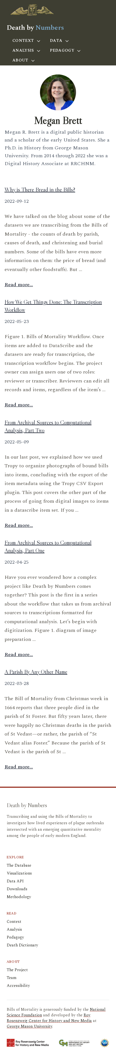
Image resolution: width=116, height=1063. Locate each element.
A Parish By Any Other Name (36, 671)
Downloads (17, 889)
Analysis (23, 50)
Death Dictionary (22, 945)
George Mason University (29, 1026)
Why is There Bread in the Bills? (40, 189)
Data (57, 41)
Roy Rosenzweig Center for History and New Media (49, 1018)
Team (11, 978)
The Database (19, 865)
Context (23, 41)
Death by (35, 28)
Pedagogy (62, 50)
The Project (17, 970)
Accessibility (18, 986)
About (21, 60)
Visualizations (19, 873)
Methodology (19, 897)
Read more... (19, 284)
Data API (15, 881)
